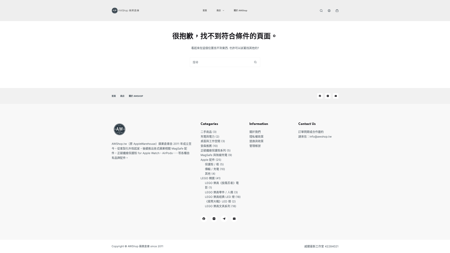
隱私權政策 (256, 136)
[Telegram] (224, 218)
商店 (219, 10)
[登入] (329, 10)
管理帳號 (255, 146)
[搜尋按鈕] (255, 62)
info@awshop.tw (321, 136)
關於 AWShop (240, 10)
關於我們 (255, 132)
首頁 (205, 10)
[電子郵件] (335, 96)
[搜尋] (321, 10)
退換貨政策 (256, 141)
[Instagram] (327, 96)
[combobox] (220, 62)
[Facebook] (320, 96)
